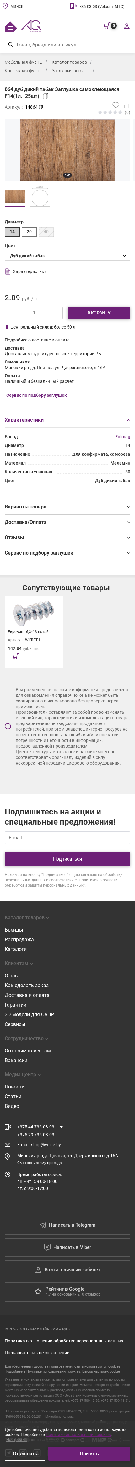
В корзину (99, 312)
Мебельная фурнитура (23, 62)
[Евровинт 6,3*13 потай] (34, 632)
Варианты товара (25, 507)
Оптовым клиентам (28, 1051)
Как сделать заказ (27, 985)
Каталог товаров (69, 62)
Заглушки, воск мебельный (70, 70)
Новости (14, 1087)
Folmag (122, 436)
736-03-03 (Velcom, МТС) (102, 6)
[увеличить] (57, 313)
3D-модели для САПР (29, 1015)
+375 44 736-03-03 (35, 1126)
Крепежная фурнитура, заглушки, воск (23, 70)
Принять (89, 1454)
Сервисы (15, 1024)
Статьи (13, 1096)
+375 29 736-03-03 (35, 1134)
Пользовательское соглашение (37, 1352)
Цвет (10, 245)
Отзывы (14, 537)
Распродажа (19, 940)
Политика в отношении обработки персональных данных (64, 1340)
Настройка (16, 1439)
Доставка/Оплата (26, 522)
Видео (12, 1106)
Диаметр (14, 221)
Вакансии (16, 1060)
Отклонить (25, 1454)
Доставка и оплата (27, 995)
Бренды (14, 930)
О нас (11, 976)
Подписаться (67, 859)
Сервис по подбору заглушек (39, 553)
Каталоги (16, 949)
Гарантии (15, 1005)
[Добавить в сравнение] (124, 105)
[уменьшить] (9, 313)
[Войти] (126, 26)
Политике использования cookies (53, 1371)
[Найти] (10, 44)
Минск (16, 6)
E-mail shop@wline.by (39, 1144)
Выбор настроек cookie (101, 1371)
